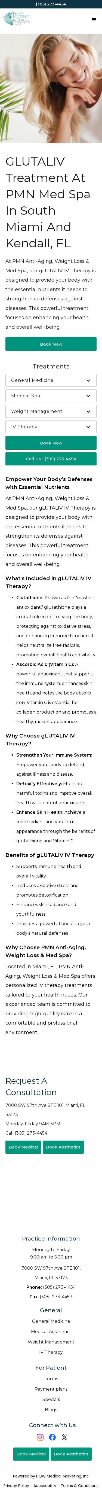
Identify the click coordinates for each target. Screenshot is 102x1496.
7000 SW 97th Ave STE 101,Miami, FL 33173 (51, 1273)
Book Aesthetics (63, 1147)
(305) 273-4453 (51, 1296)
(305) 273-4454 (51, 1287)
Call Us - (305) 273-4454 (51, 458)
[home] (15, 19)
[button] (94, 19)
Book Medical (23, 1147)
